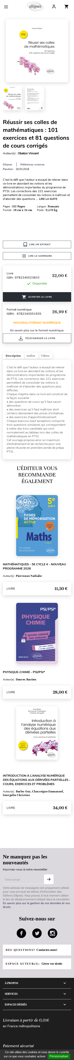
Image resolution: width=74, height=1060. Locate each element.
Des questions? (31, 949)
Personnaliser (59, 1056)
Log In (54, 6)
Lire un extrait (40, 244)
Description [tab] (13, 355)
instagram (52, 933)
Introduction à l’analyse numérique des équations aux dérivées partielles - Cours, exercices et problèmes (36, 780)
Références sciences (32, 164)
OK (49, 879)
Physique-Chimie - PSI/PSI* (24, 672)
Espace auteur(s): (34, 963)
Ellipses (7, 164)
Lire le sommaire (40, 255)
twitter (37, 933)
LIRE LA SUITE (48, 199)
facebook (21, 933)
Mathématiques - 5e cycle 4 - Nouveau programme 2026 (34, 566)
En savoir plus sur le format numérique (37, 330)
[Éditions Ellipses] (35, 6)
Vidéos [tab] (45, 355)
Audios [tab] (31, 355)
